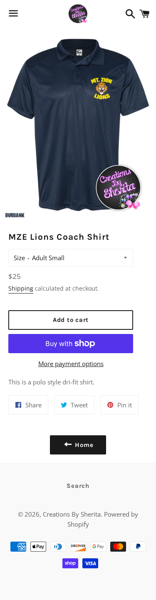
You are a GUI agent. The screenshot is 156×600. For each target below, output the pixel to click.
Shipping (20, 288)
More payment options (71, 363)
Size (19, 258)
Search (78, 486)
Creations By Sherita (72, 514)
